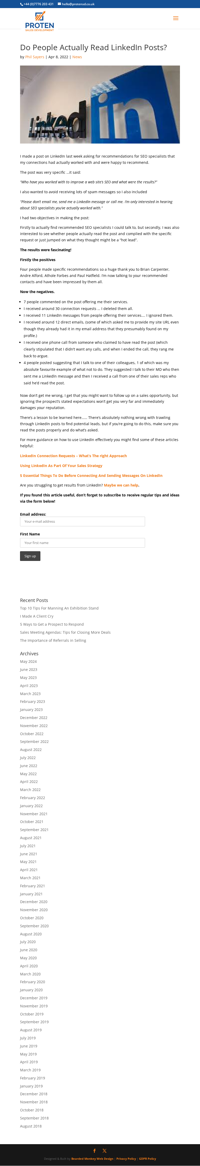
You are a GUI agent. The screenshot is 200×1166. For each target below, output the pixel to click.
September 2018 (34, 1118)
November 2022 (34, 725)
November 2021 (34, 813)
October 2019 (31, 1014)
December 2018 (33, 1093)
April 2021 (29, 869)
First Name (30, 534)
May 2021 (28, 861)
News (77, 56)
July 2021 (28, 845)
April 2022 (29, 781)
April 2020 (29, 965)
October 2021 (31, 821)
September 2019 (34, 1021)
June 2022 (28, 765)
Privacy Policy (126, 1159)
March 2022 (30, 789)
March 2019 (30, 1069)
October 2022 (31, 733)
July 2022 (28, 757)
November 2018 (34, 1101)
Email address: (33, 514)
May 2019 (28, 1054)
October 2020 (31, 917)
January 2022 (31, 805)
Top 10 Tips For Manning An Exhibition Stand (59, 608)
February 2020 (32, 981)
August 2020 (31, 933)
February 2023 (32, 701)
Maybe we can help (121, 485)
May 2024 (28, 661)
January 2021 (31, 893)
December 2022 (33, 717)
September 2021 (34, 829)
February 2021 (32, 885)
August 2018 (31, 1126)
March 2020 (30, 973)
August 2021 (31, 837)
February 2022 (32, 797)
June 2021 (28, 853)
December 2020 (33, 901)
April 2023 (29, 685)
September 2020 (34, 925)
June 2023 (28, 669)
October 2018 (31, 1109)
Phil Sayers (34, 56)
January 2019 (31, 1086)
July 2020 (28, 941)
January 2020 (31, 989)
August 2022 (31, 749)
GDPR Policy (147, 1159)
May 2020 (28, 957)
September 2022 (34, 741)
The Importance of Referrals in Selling (53, 640)
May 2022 (28, 773)
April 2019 (29, 1061)
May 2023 (28, 677)
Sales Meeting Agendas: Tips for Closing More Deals (65, 632)
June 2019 (28, 1046)
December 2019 (33, 997)
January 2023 (31, 709)
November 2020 (34, 909)
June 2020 (28, 949)
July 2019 (28, 1037)
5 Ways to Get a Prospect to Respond (52, 624)
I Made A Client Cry (36, 616)
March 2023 (30, 693)
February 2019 (32, 1078)
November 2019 (34, 1005)
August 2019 (31, 1029)
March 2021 (30, 877)
